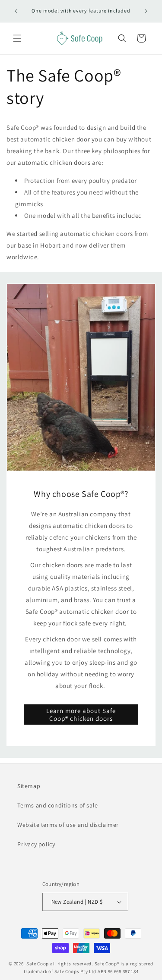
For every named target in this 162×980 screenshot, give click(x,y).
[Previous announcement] (15, 11)
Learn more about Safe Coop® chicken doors (81, 714)
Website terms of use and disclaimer (68, 825)
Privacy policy (36, 844)
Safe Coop (37, 964)
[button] (17, 38)
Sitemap (28, 786)
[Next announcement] (146, 11)
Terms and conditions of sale (57, 805)
